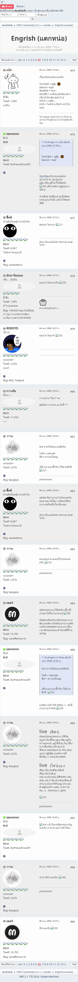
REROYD (12, 328)
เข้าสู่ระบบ (39, 10)
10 (50, 60)
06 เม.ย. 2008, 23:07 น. (49, 866)
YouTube (44, 176)
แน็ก (9, 70)
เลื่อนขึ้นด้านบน (8, 964)
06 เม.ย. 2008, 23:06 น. (49, 817)
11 (54, 60)
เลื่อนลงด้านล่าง (8, 60)
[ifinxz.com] (4, 260)
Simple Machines (49, 976)
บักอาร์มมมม (14, 275)
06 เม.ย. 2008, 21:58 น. (49, 69)
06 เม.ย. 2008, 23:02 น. (49, 722)
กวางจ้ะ (11, 391)
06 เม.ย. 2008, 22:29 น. (49, 490)
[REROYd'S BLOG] (4, 376)
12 (58, 60)
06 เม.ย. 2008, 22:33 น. (49, 602)
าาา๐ (9, 436)
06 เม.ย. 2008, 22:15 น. (49, 275)
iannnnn (12, 134)
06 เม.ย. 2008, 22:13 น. (49, 133)
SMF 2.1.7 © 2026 (29, 976)
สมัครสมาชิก (56, 10)
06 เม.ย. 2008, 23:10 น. (49, 921)
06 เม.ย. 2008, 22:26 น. (49, 436)
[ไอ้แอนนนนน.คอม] (4, 172)
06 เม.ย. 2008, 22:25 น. (49, 390)
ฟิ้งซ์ (9, 217)
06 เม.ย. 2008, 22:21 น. (49, 328)
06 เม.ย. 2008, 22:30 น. (49, 548)
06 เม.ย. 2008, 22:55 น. (49, 649)
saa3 (9, 603)
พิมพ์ (74, 60)
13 (61, 60)
